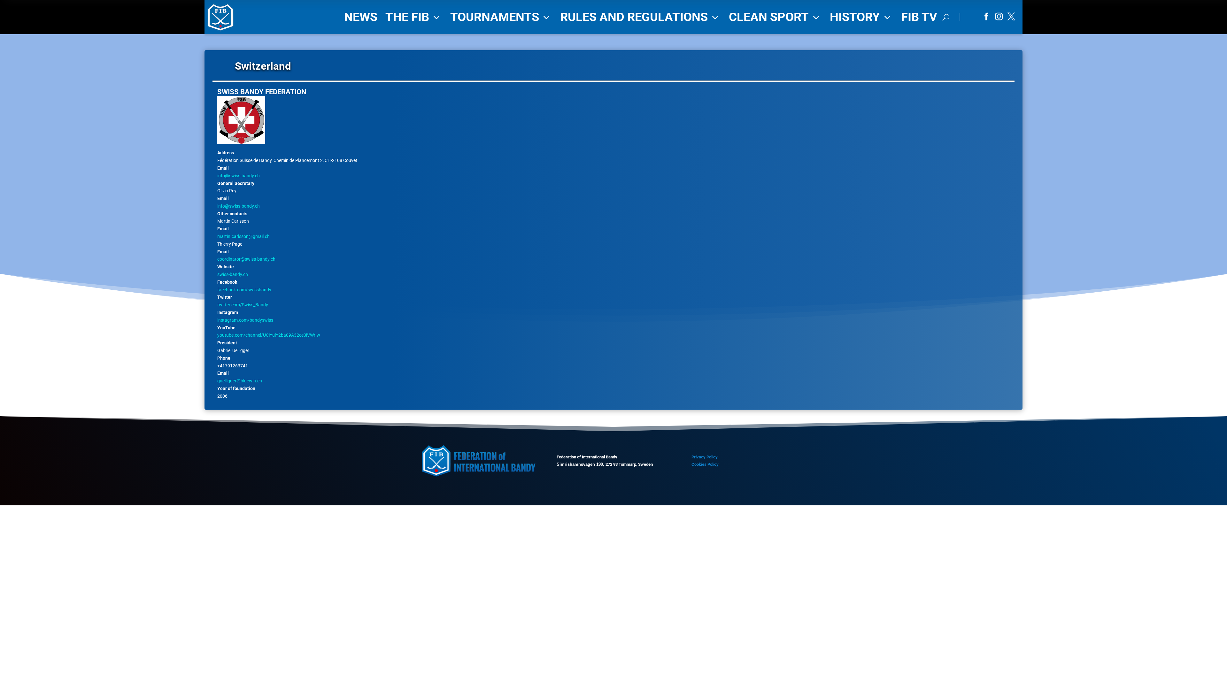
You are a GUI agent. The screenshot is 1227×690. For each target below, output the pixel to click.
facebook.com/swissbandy (244, 289)
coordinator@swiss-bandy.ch (246, 259)
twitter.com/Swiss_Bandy (242, 304)
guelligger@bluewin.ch (239, 380)
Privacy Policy (704, 457)
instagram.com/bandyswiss (245, 320)
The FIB (413, 17)
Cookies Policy (705, 464)
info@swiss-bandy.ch (238, 175)
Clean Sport (775, 17)
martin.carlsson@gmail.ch (243, 236)
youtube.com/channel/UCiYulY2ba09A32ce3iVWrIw (268, 335)
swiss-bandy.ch (232, 274)
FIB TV (919, 17)
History (861, 17)
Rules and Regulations (640, 17)
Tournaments (501, 17)
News (360, 17)
